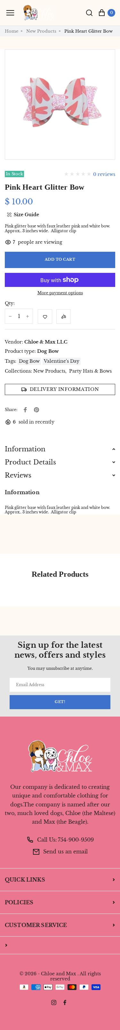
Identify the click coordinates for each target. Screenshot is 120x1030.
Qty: (10, 303)
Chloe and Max (58, 974)
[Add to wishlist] (45, 316)
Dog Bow (48, 351)
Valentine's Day (61, 361)
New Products (41, 31)
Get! (60, 702)
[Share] (25, 410)
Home (11, 31)
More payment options (60, 293)
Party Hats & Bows (90, 371)
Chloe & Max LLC (46, 342)
